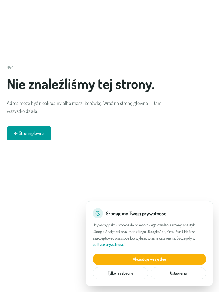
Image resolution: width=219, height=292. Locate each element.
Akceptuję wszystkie (149, 259)
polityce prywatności (109, 244)
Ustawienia (178, 273)
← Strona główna (29, 133)
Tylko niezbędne (120, 273)
